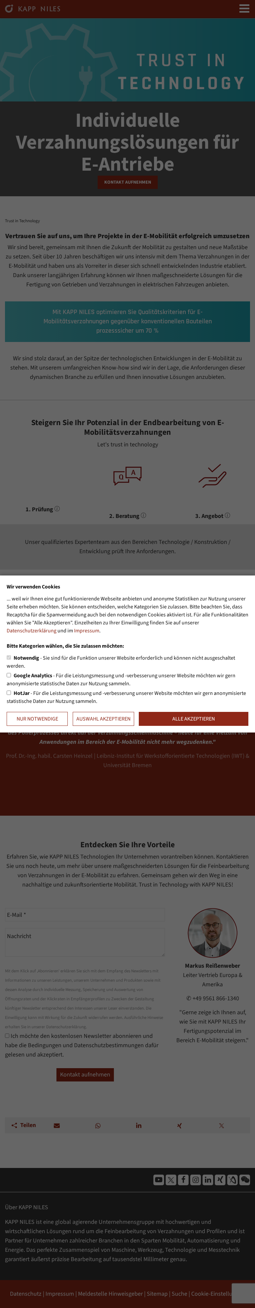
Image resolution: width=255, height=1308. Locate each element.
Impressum (86, 630)
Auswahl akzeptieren (103, 719)
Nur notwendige (37, 719)
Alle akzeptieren (193, 719)
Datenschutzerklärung (31, 630)
